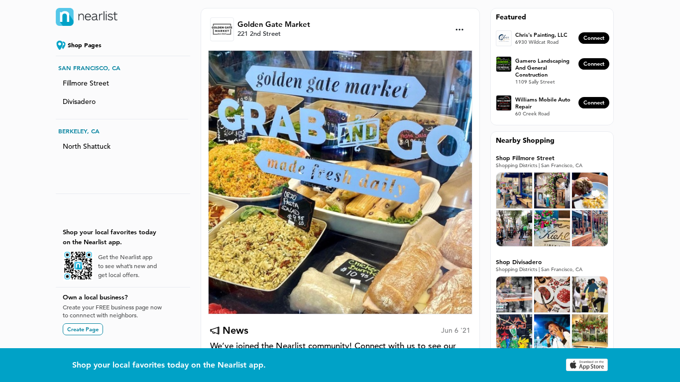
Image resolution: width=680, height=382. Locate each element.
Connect (593, 37)
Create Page (83, 329)
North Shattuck (87, 146)
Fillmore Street (86, 83)
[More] (460, 29)
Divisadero (79, 101)
